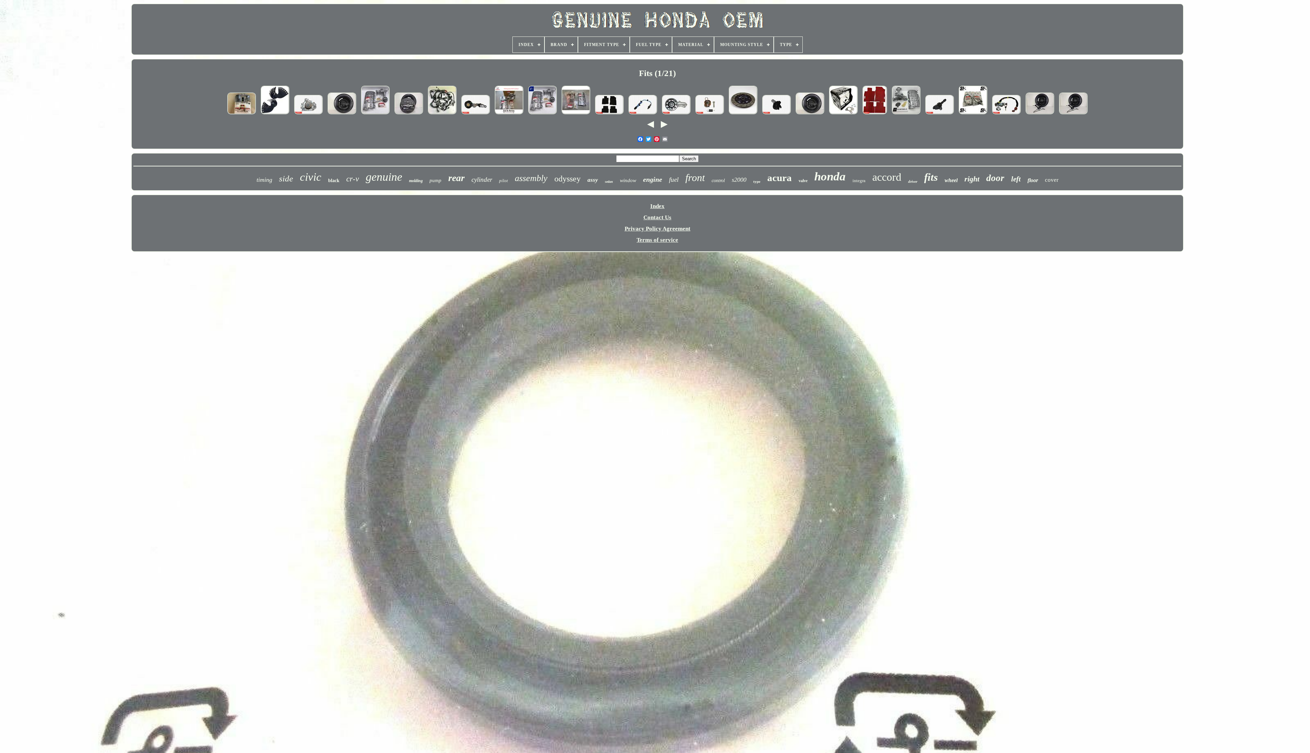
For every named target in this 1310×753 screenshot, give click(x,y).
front (695, 177)
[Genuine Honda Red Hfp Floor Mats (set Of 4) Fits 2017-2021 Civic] (875, 114)
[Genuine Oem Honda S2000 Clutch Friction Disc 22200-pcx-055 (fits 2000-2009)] (743, 114)
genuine (384, 177)
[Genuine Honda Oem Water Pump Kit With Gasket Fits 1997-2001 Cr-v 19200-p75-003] (308, 114)
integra (859, 180)
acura (779, 177)
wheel (951, 180)
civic (310, 177)
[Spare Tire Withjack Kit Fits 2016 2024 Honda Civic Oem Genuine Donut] (1040, 114)
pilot (503, 180)
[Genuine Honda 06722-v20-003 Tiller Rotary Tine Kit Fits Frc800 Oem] (275, 114)
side (286, 178)
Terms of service (657, 240)
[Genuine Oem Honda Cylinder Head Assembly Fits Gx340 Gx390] (241, 114)
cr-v (352, 179)
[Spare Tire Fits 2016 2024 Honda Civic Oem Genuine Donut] (342, 114)
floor (1033, 180)
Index (657, 206)
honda (830, 176)
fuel (674, 179)
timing (264, 179)
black (333, 180)
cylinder (481, 179)
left (1016, 179)
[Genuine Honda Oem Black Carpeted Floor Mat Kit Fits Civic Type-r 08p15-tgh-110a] (609, 114)
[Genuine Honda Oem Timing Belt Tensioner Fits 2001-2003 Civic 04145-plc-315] (710, 114)
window (628, 180)
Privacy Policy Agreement (657, 228)
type (756, 181)
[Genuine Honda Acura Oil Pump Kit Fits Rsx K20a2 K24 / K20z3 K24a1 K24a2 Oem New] (375, 114)
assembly (531, 178)
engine (652, 179)
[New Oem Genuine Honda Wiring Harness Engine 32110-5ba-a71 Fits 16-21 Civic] (442, 114)
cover (1052, 180)
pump (435, 180)
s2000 (739, 179)
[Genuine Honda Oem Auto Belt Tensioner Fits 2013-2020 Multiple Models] (476, 114)
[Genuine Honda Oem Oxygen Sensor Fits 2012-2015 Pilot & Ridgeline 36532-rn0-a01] (643, 114)
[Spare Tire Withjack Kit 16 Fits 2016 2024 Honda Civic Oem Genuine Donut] (409, 114)
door (995, 178)
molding (416, 180)
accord (886, 177)
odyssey (567, 178)
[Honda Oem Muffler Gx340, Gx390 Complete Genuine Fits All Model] (843, 114)
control (718, 180)
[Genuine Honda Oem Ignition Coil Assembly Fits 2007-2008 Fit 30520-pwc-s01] (939, 114)
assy (592, 180)
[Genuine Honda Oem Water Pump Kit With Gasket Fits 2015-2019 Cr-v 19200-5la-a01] (676, 114)
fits (931, 177)
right (971, 179)
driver (912, 181)
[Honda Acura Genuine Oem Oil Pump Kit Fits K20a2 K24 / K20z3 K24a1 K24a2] (509, 114)
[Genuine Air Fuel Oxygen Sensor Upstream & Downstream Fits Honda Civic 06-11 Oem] (973, 114)
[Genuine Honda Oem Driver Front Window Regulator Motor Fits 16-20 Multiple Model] (776, 114)
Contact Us (657, 217)
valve (803, 180)
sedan (609, 181)
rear (456, 178)
